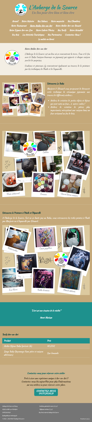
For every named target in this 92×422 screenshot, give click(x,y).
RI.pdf (51, 409)
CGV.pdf (55, 406)
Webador (88, 419)
